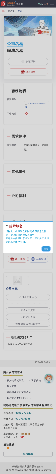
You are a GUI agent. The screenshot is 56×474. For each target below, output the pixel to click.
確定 (46, 248)
